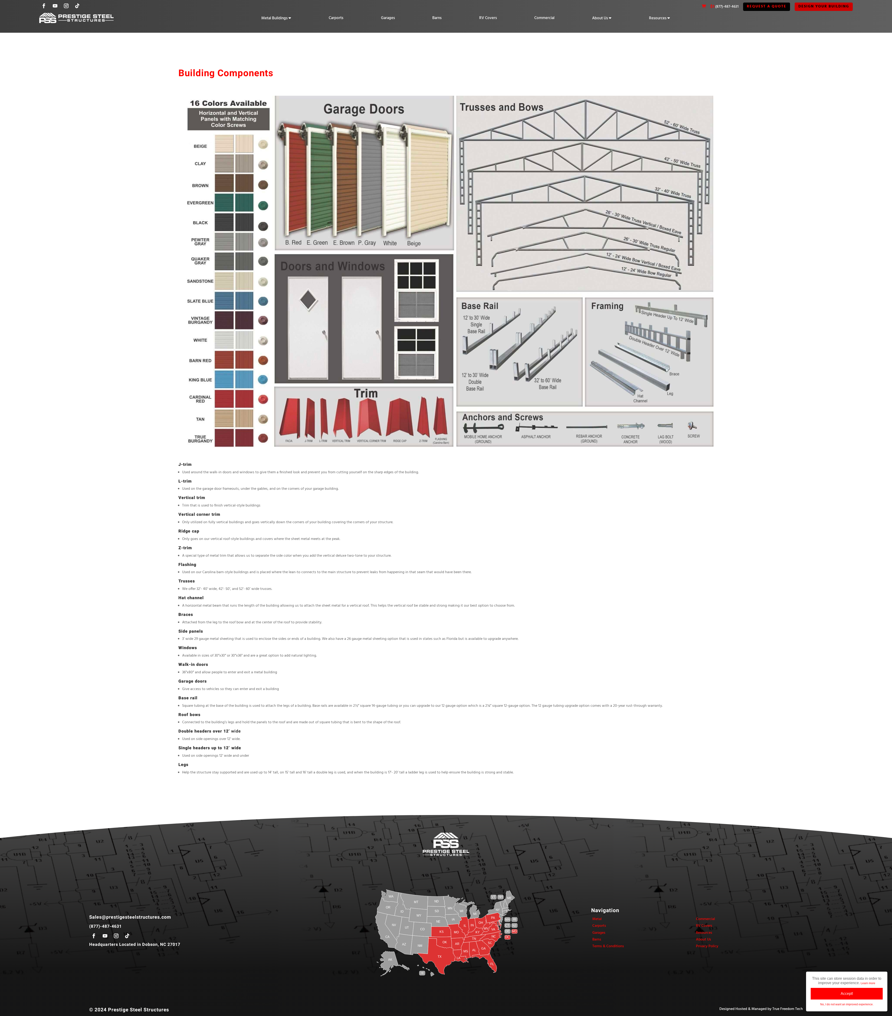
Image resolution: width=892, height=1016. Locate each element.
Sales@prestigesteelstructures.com (130, 917)
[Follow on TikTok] (77, 5)
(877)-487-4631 (726, 7)
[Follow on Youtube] (55, 5)
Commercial (544, 18)
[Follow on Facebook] (44, 5)
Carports (336, 18)
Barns (437, 18)
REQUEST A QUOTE (766, 6)
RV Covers (488, 18)
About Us (600, 18)
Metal (597, 919)
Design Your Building (823, 6)
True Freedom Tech (787, 1009)
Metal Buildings (274, 18)
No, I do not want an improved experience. (846, 1004)
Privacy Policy (707, 946)
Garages (388, 18)
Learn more (868, 983)
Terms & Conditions (608, 946)
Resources (657, 18)
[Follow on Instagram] (66, 5)
